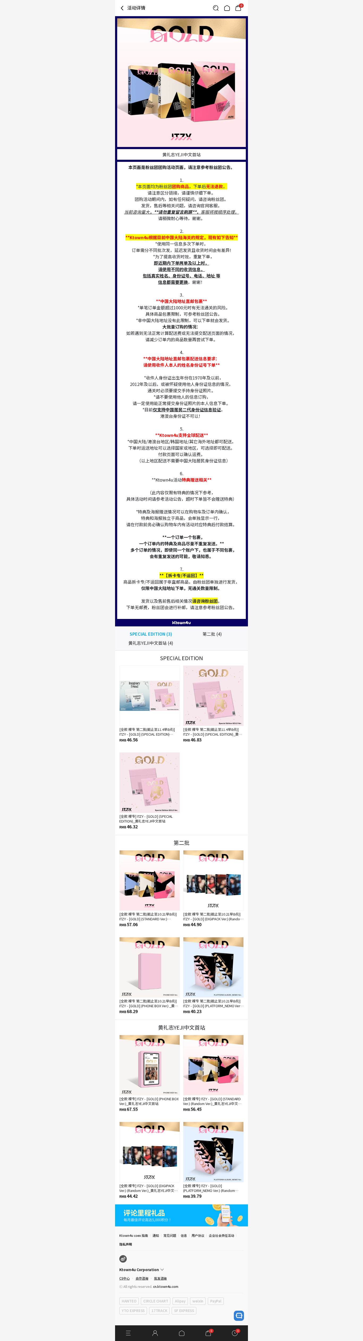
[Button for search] (216, 8)
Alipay (180, 1301)
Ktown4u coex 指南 (133, 1235)
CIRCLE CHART (155, 1301)
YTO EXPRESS (133, 1310)
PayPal (215, 1301)
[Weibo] (123, 1259)
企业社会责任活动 (221, 1235)
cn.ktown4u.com (165, 1286)
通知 (156, 1235)
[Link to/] (227, 8)
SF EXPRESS (184, 1310)
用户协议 (198, 1235)
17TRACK (159, 1310)
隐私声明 (125, 1244)
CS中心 (124, 1278)
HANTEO (129, 1301)
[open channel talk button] (239, 1316)
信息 (184, 1235)
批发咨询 (160, 1278)
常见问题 (169, 1235)
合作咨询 (142, 1278)
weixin (197, 1301)
